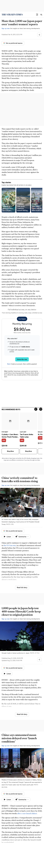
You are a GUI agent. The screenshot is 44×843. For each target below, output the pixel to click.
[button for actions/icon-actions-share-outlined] (39, 35)
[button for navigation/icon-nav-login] (37, 14)
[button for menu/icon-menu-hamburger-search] (41, 14)
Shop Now (10, 451)
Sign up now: (6, 28)
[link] (12, 14)
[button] (37, 14)
